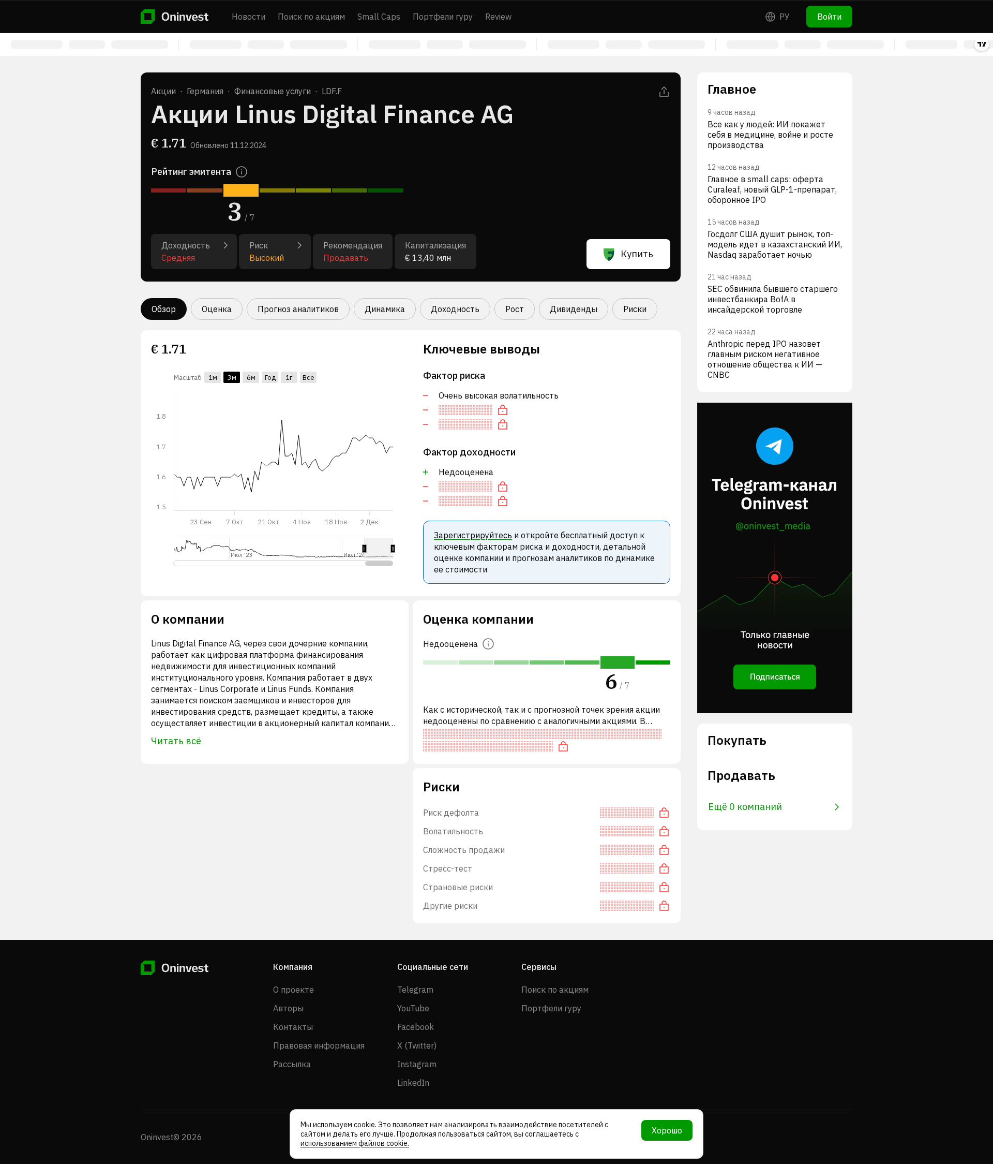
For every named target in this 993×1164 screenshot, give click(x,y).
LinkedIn (413, 1083)
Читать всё (176, 741)
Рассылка (292, 1064)
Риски (634, 309)
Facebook (415, 1027)
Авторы (288, 1008)
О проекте (293, 989)
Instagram (417, 1064)
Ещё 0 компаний (745, 807)
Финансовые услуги (272, 91)
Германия (205, 91)
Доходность (455, 309)
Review (498, 16)
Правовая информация (319, 1045)
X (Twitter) (417, 1045)
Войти (829, 16)
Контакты (293, 1027)
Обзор (164, 309)
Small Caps (378, 16)
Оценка (217, 309)
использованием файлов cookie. (354, 1143)
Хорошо (667, 1130)
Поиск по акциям (311, 16)
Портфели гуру (443, 16)
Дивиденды (573, 309)
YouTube (413, 1008)
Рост (514, 309)
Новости (248, 16)
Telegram (415, 989)
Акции (163, 91)
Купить (637, 254)
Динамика (385, 309)
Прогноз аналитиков (298, 309)
